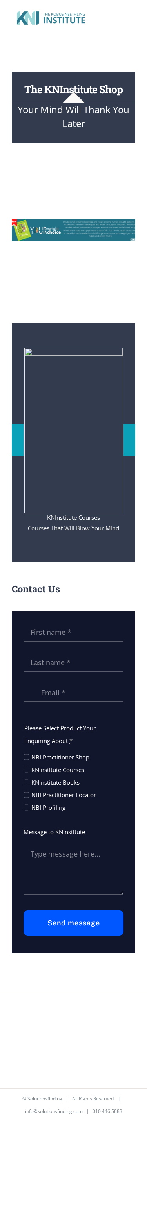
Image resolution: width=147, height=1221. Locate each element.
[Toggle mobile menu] (132, 19)
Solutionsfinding (44, 1098)
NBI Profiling (48, 807)
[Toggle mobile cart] (118, 19)
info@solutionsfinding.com (54, 1111)
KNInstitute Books (55, 782)
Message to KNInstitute (54, 832)
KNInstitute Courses (57, 770)
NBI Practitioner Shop (60, 757)
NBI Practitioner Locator (63, 795)
